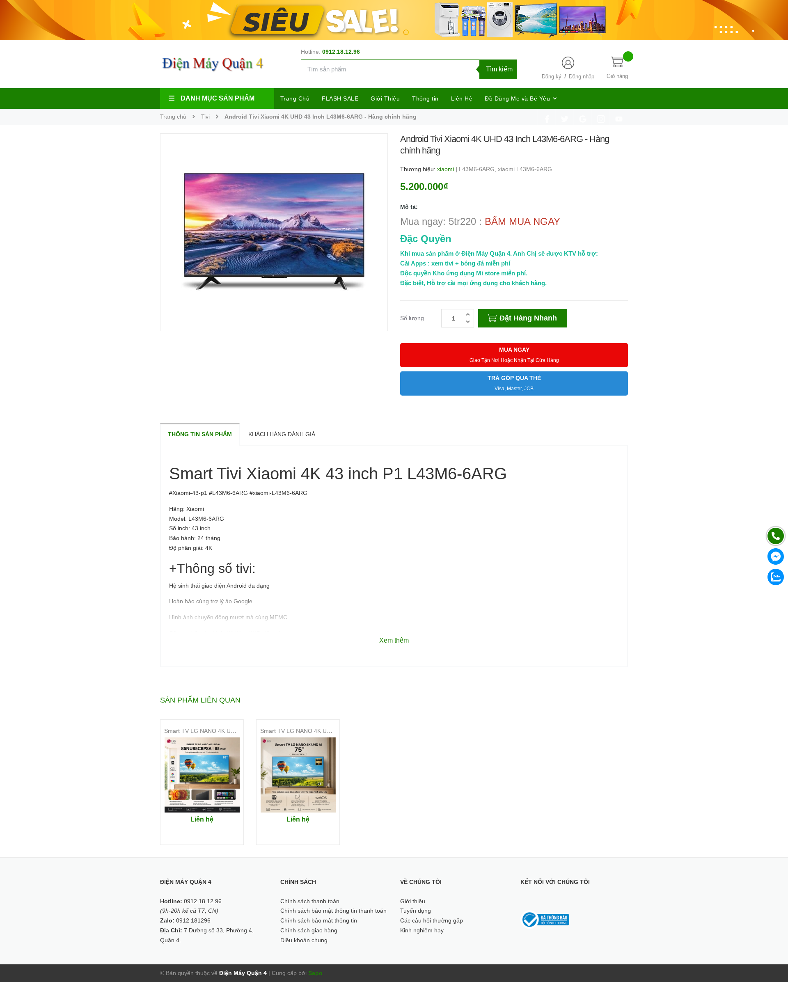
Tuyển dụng (415, 910)
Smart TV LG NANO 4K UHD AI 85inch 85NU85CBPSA (235, 731)
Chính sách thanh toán (309, 901)
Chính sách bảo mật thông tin (318, 920)
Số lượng (412, 318)
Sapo (315, 973)
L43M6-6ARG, (478, 169)
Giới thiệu (412, 901)
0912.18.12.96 (341, 51)
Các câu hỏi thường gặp (431, 920)
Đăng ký (551, 76)
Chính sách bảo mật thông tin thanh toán (333, 910)
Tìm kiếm (499, 69)
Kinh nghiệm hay (422, 930)
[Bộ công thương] (545, 919)
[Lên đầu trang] (771, 939)
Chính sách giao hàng (308, 930)
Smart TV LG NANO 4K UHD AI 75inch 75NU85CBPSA (331, 731)
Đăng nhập (581, 76)
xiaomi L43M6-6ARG (525, 169)
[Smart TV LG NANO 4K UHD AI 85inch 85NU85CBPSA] (202, 775)
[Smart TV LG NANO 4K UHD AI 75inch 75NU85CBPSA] (298, 775)
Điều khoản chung (304, 940)
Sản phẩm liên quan (200, 700)
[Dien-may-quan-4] (394, 19)
